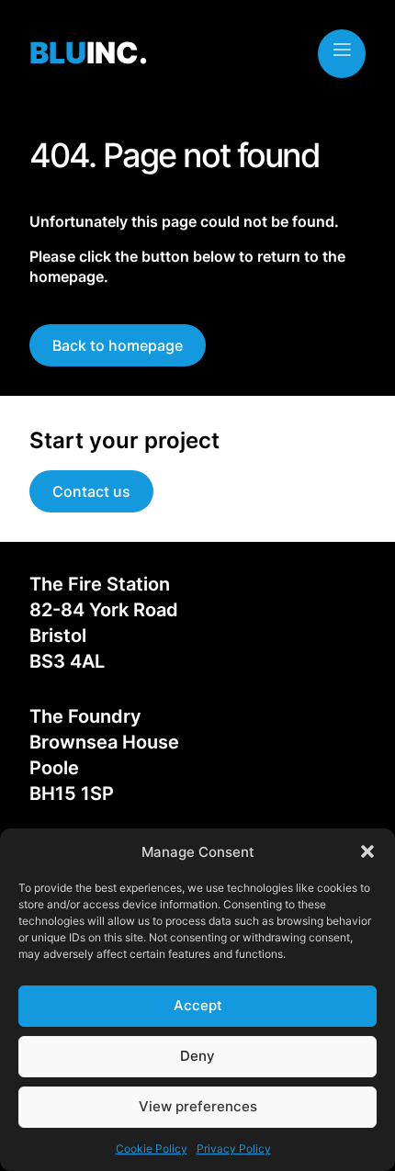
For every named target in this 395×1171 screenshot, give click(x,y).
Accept (198, 1005)
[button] (367, 851)
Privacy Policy (234, 1148)
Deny (197, 1055)
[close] (342, 50)
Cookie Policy (151, 1148)
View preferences (198, 1106)
